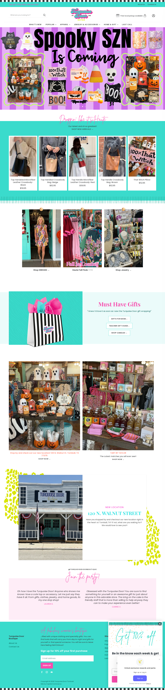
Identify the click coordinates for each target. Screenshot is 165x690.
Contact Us (152, 4)
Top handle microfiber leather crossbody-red (83, 181)
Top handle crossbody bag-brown (112, 181)
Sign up (47, 665)
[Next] (158, 68)
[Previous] (6, 68)
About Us (141, 4)
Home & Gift (110, 24)
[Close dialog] (160, 624)
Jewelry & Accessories (86, 24)
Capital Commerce (53, 684)
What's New (35, 24)
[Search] (44, 15)
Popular (50, 24)
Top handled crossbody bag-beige (53, 181)
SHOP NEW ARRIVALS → (82, 129)
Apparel (64, 24)
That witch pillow (142, 179)
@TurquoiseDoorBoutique (82, 569)
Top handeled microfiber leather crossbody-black (23, 182)
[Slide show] (82, 68)
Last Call (127, 24)
